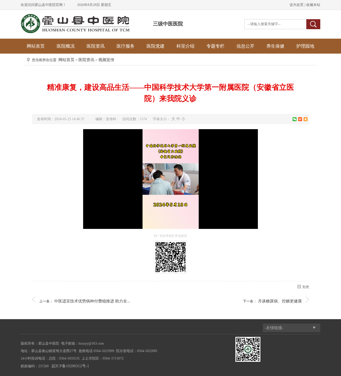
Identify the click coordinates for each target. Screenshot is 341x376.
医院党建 (156, 46)
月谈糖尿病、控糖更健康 (280, 301)
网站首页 (36, 46)
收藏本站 (312, 5)
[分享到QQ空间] (306, 119)
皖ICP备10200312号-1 (70, 366)
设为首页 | (297, 5)
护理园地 (305, 46)
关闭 (305, 287)
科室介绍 (185, 46)
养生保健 (275, 46)
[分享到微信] (295, 119)
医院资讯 (96, 46)
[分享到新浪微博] (300, 119)
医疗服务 (126, 46)
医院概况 (66, 46)
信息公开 (245, 46)
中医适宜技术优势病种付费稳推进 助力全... (92, 301)
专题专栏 (215, 46)
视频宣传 (106, 60)
